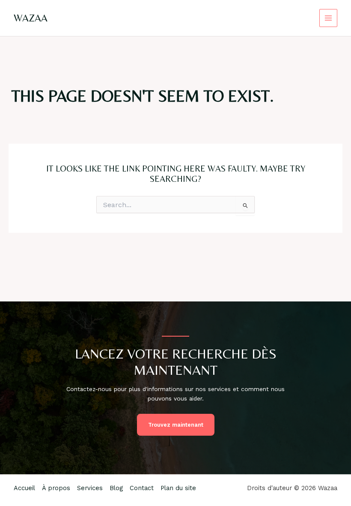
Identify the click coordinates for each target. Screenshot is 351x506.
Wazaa (31, 18)
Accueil (24, 488)
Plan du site (178, 488)
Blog (116, 488)
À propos (56, 488)
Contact (142, 488)
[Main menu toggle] (328, 18)
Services (90, 488)
